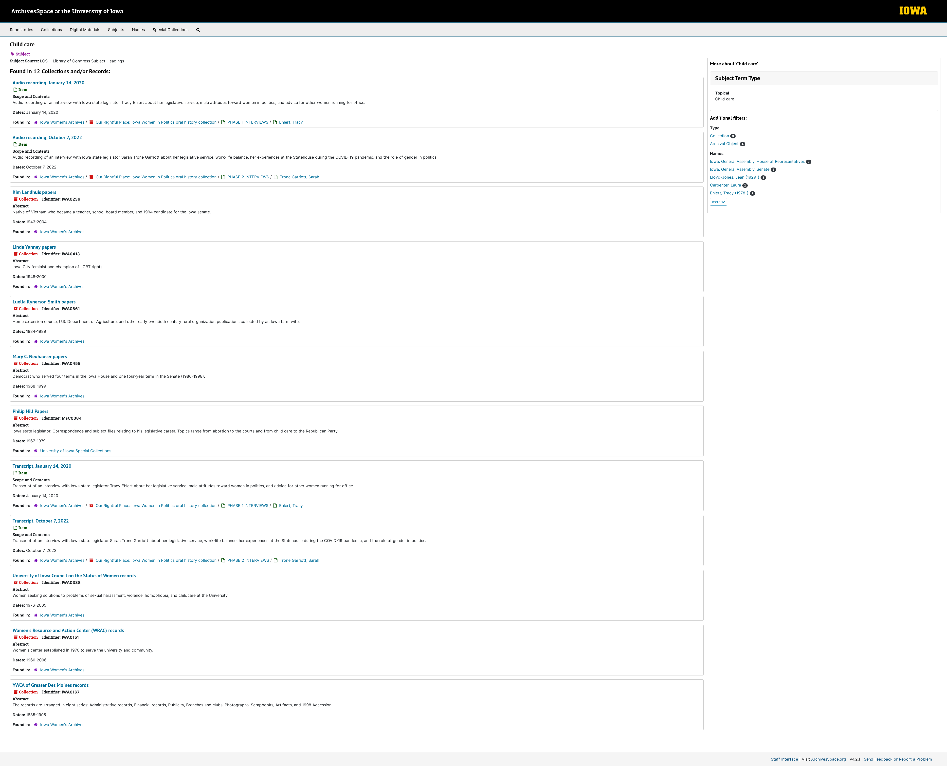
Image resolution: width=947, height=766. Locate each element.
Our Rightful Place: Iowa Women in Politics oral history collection (156, 122)
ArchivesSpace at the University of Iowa (67, 11)
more (716, 202)
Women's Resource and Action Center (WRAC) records (68, 630)
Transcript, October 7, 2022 (41, 521)
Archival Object (727, 143)
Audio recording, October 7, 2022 (47, 137)
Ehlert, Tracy (291, 122)
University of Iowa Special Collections (75, 450)
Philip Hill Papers (30, 411)
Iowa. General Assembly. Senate (742, 169)
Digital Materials (85, 29)
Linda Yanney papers (34, 247)
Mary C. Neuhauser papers (40, 356)
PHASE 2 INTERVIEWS (248, 176)
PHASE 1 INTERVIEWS (247, 122)
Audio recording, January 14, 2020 (48, 82)
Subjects (116, 29)
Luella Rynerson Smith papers (44, 302)
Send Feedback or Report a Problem (898, 759)
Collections (51, 29)
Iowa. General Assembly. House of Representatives (760, 161)
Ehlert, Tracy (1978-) (731, 192)
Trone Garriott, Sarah (299, 176)
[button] (737, 78)
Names (138, 29)
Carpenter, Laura (728, 185)
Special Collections (170, 29)
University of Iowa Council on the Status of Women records (74, 575)
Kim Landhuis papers (34, 192)
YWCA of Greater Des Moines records (51, 685)
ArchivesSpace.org (828, 759)
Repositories (21, 29)
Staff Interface (784, 759)
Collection (722, 135)
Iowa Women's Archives (62, 122)
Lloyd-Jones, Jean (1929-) (737, 177)
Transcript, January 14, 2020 (42, 466)
